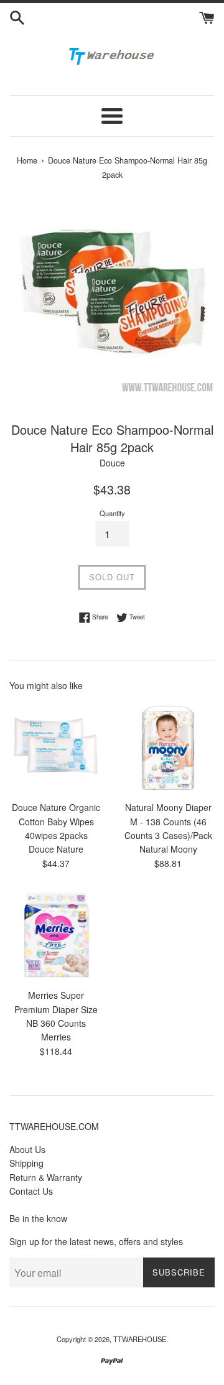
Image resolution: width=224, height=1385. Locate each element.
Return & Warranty (45, 1177)
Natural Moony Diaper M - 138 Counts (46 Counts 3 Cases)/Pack (168, 821)
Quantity (112, 513)
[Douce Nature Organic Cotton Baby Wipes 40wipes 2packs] (56, 747)
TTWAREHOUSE (139, 1339)
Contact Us (31, 1191)
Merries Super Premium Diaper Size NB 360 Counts (56, 1009)
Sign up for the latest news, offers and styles (96, 1241)
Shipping (26, 1163)
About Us (27, 1149)
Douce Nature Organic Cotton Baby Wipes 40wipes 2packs (56, 821)
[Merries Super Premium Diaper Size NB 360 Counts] (56, 935)
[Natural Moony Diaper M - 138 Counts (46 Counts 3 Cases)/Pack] (168, 747)
